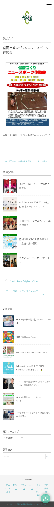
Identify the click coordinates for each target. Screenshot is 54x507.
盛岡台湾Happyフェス (26, 336)
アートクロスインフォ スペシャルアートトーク (25, 293)
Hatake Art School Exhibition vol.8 (31, 352)
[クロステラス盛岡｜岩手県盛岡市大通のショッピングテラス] (27, 12)
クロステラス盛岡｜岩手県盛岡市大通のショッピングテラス (27, 504)
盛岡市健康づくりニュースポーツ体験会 (33, 161)
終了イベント (9, 37)
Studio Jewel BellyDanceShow (24, 281)
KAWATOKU (7, 488)
